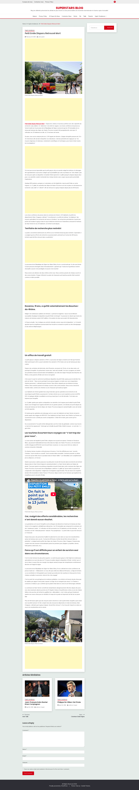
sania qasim (41, 37)
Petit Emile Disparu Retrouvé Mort (34, 123)
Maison (35, 16)
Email (24, 756)
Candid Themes (85, 786)
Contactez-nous (39, 2)
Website (24, 762)
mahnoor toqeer (40, 707)
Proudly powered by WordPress (58, 786)
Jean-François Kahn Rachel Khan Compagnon (36, 703)
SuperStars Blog (69, 8)
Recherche (110, 27)
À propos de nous (27, 2)
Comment (25, 730)
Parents (90, 16)
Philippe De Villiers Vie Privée (69, 702)
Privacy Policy (49, 2)
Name (24, 749)
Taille (84, 16)
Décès (75, 16)
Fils (80, 16)
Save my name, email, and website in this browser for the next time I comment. (46, 769)
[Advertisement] (53, 49)
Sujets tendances (100, 16)
